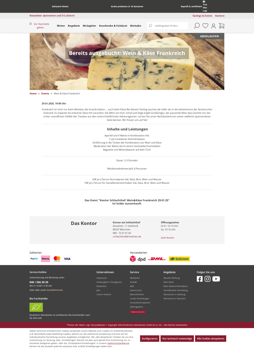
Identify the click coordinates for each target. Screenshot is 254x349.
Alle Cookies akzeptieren (210, 338)
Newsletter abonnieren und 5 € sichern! (52, 15)
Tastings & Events (202, 15)
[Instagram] (208, 279)
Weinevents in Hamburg (174, 294)
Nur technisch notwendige (177, 338)
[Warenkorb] (221, 26)
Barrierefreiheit (137, 294)
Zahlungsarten (136, 306)
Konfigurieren (149, 338)
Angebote (74, 25)
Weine (61, 25)
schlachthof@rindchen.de (127, 236)
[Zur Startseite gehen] (40, 25)
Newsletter (101, 286)
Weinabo (135, 25)
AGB (132, 286)
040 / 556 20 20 (39, 282)
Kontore (219, 15)
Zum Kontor (167, 237)
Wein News (168, 282)
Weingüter (89, 25)
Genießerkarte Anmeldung (175, 290)
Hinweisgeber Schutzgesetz (109, 282)
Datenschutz (136, 290)
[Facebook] (200, 279)
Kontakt (133, 282)
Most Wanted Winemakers (175, 286)
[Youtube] (215, 279)
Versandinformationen (140, 302)
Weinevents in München (174, 298)
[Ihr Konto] (213, 26)
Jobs (98, 290)
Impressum (101, 278)
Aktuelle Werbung (171, 278)
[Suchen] (150, 25)
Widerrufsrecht (138, 311)
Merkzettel (135, 278)
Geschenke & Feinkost (113, 25)
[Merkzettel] (205, 26)
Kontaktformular (55, 290)
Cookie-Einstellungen (139, 298)
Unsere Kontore (103, 294)
